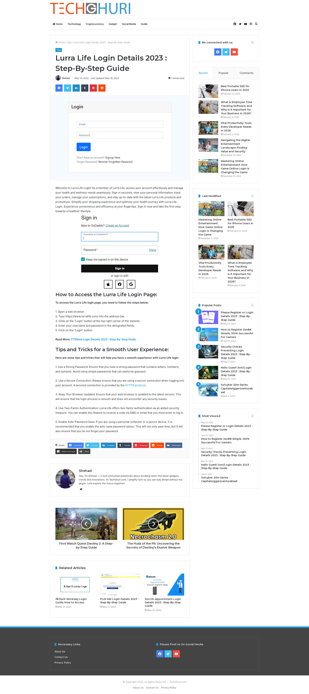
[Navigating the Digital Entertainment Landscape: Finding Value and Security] (208, 145)
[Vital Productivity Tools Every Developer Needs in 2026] (208, 128)
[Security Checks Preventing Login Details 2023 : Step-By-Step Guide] (208, 351)
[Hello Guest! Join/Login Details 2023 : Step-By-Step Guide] (208, 372)
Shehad (66, 78)
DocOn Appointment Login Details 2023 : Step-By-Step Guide (163, 602)
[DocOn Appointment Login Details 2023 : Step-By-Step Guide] (164, 584)
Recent (203, 73)
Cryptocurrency (95, 23)
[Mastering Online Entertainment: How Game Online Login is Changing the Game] (208, 166)
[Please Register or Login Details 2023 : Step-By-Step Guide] (208, 317)
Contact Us (61, 657)
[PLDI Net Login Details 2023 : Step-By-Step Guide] (119, 584)
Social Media (129, 23)
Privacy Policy (63, 662)
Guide (144, 23)
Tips (69, 42)
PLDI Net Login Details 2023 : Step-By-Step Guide (119, 600)
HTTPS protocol (135, 385)
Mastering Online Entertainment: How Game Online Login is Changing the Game (210, 227)
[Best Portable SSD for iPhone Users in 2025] (208, 91)
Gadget (113, 23)
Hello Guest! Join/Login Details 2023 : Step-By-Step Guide (236, 371)
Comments (246, 73)
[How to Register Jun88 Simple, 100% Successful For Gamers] (208, 334)
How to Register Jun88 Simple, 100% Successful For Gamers (237, 333)
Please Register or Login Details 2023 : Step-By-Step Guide (237, 316)
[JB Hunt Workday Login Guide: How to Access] (75, 584)
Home (59, 23)
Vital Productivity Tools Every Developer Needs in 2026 (236, 126)
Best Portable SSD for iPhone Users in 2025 (240, 223)
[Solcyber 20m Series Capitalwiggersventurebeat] (208, 389)
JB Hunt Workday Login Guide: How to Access (71, 600)
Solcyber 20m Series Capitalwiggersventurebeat (237, 388)
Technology (74, 23)
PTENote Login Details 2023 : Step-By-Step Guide (103, 339)
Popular (224, 73)
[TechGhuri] (90, 9)
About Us (60, 651)
